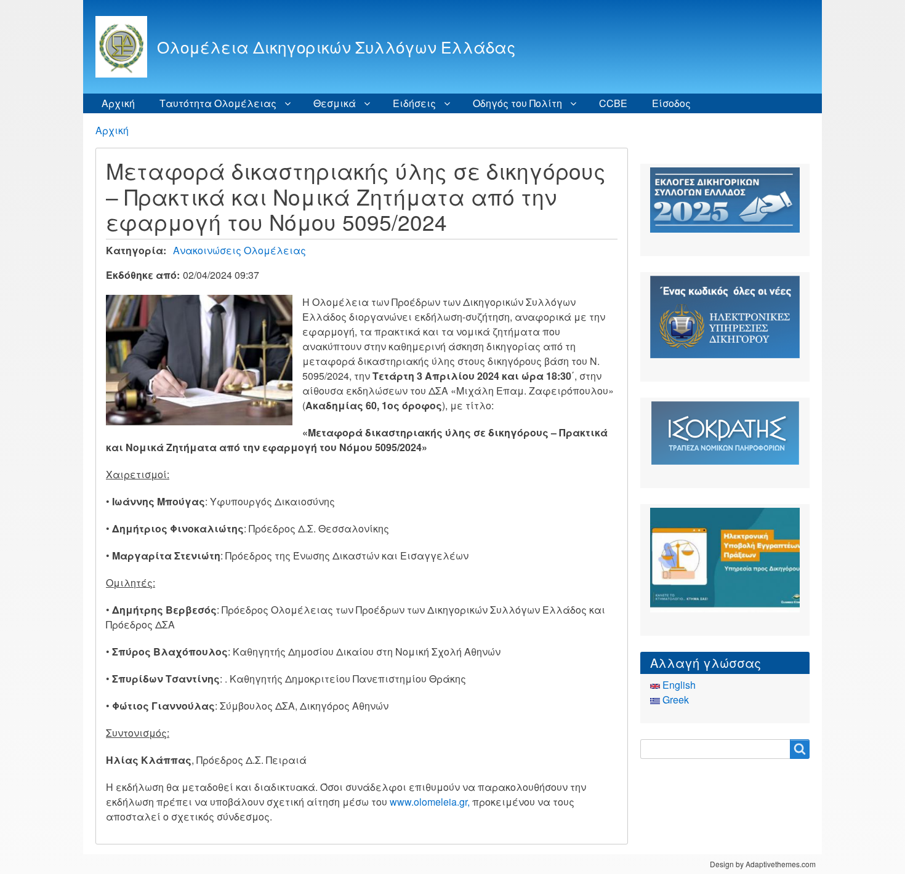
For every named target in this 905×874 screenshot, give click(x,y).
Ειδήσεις (414, 103)
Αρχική (118, 103)
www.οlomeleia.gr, (428, 802)
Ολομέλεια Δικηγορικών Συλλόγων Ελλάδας (336, 46)
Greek (674, 699)
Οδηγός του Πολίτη (517, 103)
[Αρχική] (126, 47)
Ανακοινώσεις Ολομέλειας (239, 250)
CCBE (613, 103)
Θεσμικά (334, 103)
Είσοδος (671, 103)
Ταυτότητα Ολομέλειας (217, 103)
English (678, 685)
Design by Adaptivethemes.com (763, 864)
